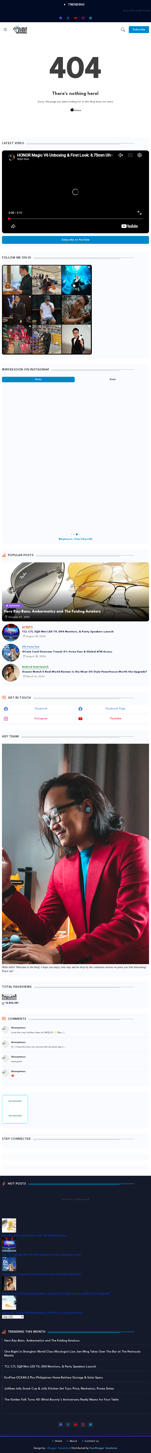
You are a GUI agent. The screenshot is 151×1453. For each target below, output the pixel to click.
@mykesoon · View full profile (75, 539)
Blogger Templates (59, 1448)
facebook (41, 708)
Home (77, 110)
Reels (113, 379)
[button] (123, 30)
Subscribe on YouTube (75, 240)
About (73, 1441)
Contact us (92, 1441)
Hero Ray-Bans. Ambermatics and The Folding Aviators (34, 1235)
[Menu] (5, 29)
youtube (115, 718)
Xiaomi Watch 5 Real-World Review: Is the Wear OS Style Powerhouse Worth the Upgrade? (84, 671)
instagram (41, 718)
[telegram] (90, 18)
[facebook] (60, 18)
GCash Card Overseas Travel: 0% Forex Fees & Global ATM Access (67, 651)
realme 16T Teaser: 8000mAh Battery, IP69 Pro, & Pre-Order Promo (42, 1313)
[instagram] (83, 18)
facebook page (115, 708)
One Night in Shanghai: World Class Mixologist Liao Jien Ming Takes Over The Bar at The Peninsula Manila (72, 1353)
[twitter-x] (68, 18)
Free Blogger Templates (103, 1448)
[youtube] (75, 18)
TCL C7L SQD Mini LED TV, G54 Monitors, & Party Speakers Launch (68, 631)
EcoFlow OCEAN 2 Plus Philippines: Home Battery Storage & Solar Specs (53, 1377)
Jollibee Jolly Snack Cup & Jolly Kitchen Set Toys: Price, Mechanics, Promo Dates (59, 1388)
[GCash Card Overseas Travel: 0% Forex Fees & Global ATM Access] (11, 653)
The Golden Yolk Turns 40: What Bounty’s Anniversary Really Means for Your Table (61, 1399)
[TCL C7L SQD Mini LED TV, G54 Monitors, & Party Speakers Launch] (11, 632)
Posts (38, 379)
